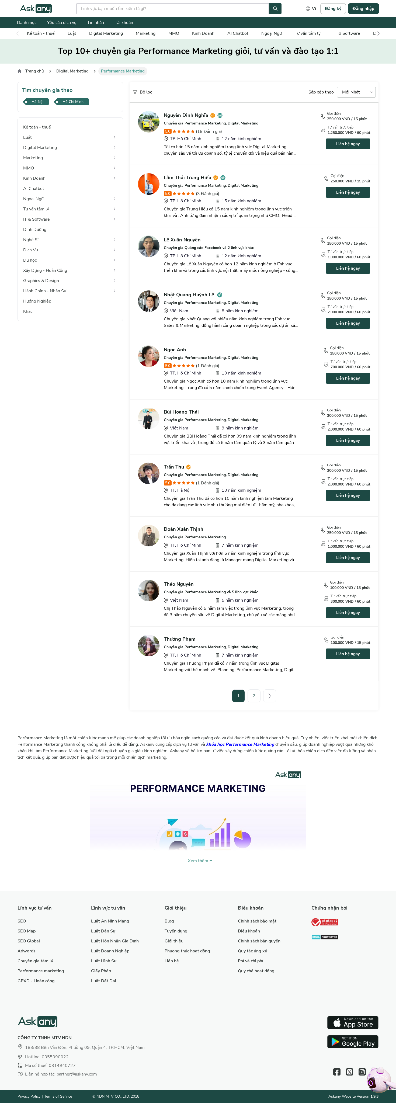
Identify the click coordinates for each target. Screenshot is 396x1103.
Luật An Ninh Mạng (110, 921)
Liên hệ (172, 961)
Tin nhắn (95, 22)
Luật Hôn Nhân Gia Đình (115, 941)
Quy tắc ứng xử (252, 951)
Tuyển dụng (176, 931)
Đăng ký (333, 9)
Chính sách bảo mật (257, 921)
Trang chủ (34, 71)
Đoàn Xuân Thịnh (183, 529)
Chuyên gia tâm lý (35, 961)
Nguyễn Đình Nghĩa (186, 115)
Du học (30, 260)
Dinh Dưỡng (34, 230)
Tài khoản (124, 23)
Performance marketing (41, 971)
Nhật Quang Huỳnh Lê (189, 295)
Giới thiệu (174, 941)
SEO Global (29, 941)
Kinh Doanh (203, 33)
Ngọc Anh (175, 349)
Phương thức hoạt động (187, 951)
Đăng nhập (363, 9)
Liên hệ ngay (348, 144)
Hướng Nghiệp (37, 301)
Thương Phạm (180, 639)
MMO (173, 33)
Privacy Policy (29, 1096)
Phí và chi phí (250, 961)
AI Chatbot (237, 33)
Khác (27, 311)
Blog (169, 921)
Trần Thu (174, 467)
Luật (72, 33)
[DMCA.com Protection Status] (324, 937)
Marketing (145, 33)
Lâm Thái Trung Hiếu (187, 177)
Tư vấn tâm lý (308, 33)
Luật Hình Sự (103, 961)
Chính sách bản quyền (259, 941)
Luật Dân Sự (103, 931)
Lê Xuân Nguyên (182, 240)
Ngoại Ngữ (271, 33)
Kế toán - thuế (41, 33)
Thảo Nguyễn (179, 584)
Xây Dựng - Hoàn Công (45, 270)
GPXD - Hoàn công (36, 981)
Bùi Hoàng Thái (181, 412)
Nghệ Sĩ (31, 240)
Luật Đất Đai (103, 981)
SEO (22, 921)
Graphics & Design (41, 281)
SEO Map (27, 931)
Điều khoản (249, 931)
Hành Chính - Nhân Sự (44, 291)
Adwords (27, 951)
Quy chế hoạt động (256, 971)
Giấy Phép (101, 971)
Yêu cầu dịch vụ (62, 23)
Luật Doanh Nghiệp (110, 951)
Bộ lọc (146, 92)
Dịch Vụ (30, 250)
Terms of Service (58, 1096)
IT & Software (347, 33)
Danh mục (26, 23)
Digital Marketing (106, 33)
